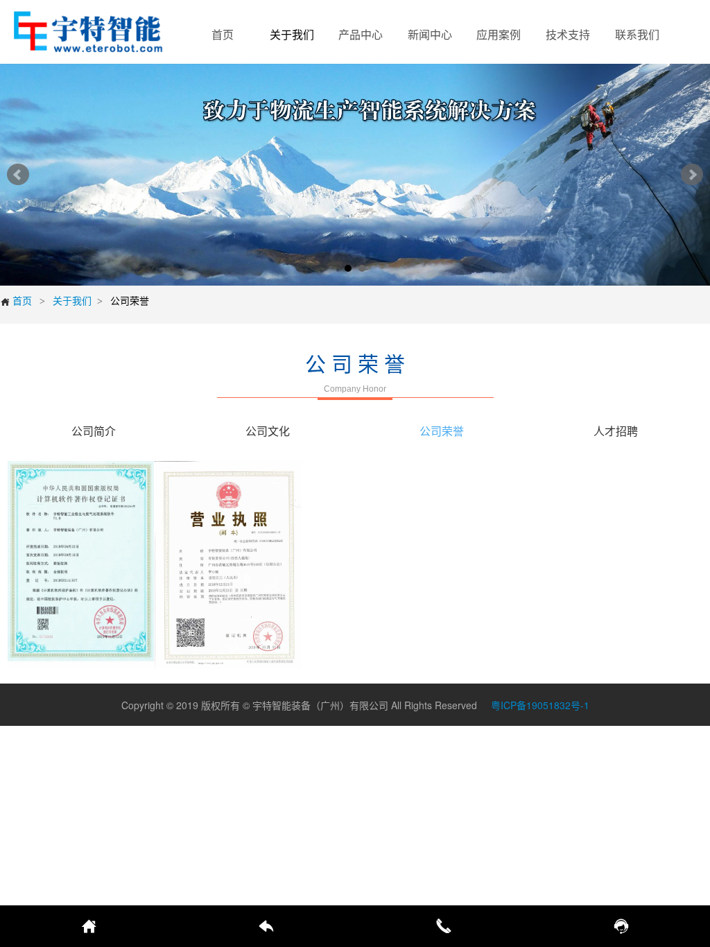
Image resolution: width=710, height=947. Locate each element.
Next (692, 175)
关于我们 (72, 300)
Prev (18, 175)
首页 (16, 300)
